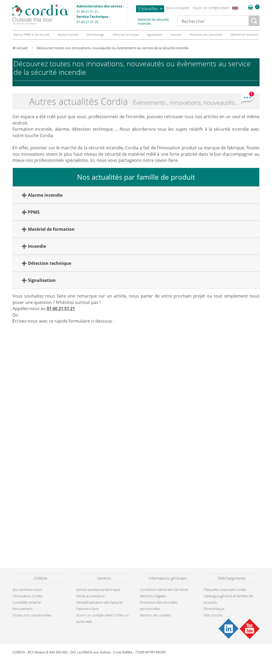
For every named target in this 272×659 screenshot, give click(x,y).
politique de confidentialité (152, 340)
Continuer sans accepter (210, 280)
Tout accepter (216, 377)
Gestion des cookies (165, 377)
